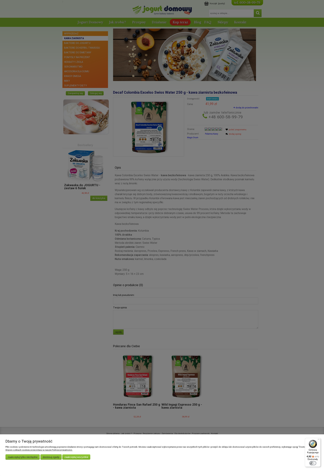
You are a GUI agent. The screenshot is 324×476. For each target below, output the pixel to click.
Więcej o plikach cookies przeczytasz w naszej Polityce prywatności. (39, 450)
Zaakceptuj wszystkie (76, 457)
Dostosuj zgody (51, 457)
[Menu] (319, 440)
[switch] (312, 463)
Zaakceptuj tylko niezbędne (23, 457)
